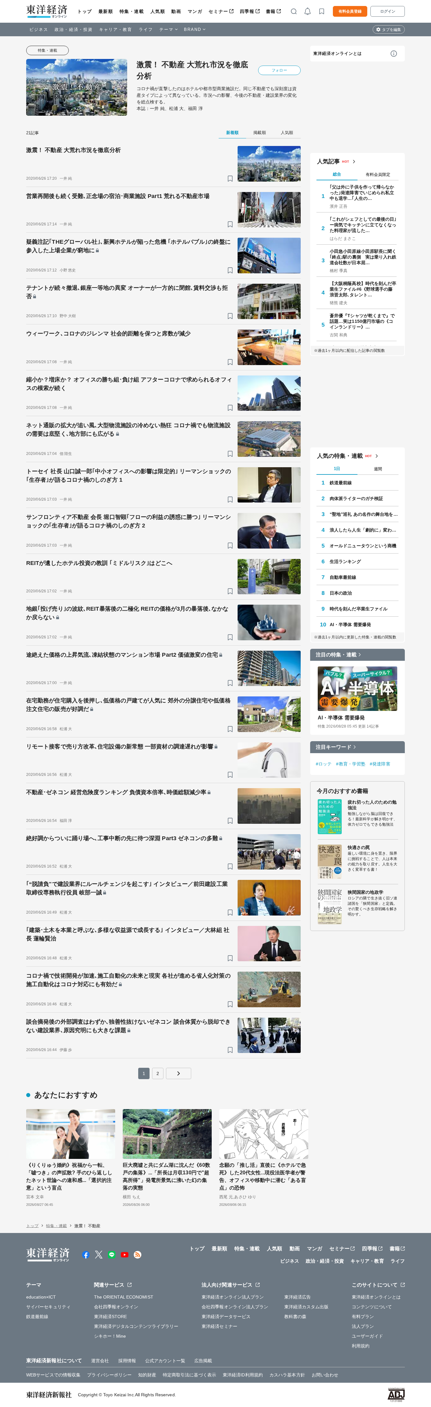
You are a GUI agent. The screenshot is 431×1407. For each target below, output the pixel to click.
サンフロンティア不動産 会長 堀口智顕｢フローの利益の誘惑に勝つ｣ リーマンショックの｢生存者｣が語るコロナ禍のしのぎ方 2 (128, 521)
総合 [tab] (337, 174)
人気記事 (328, 161)
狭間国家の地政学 (365, 892)
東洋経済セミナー (219, 1326)
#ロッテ (324, 763)
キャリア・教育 (116, 29)
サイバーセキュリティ (48, 1306)
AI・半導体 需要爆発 (350, 624)
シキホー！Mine (110, 1336)
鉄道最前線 (341, 482)
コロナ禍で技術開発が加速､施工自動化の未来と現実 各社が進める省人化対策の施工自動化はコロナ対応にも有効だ (128, 980)
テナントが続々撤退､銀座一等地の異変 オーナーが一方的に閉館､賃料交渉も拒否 (127, 292)
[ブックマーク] (230, 179)
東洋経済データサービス (226, 1316)
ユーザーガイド (367, 1336)
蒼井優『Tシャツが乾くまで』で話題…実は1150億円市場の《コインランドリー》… (362, 321)
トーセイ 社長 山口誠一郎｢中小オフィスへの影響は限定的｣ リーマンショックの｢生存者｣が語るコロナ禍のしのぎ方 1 (128, 475)
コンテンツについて (372, 1306)
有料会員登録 (350, 11)
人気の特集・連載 (340, 456)
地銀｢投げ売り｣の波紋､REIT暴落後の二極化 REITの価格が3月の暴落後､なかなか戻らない (127, 613)
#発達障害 (380, 763)
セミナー (218, 11)
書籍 (271, 11)
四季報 (247, 11)
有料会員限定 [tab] (378, 174)
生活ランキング (345, 561)
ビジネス (38, 29)
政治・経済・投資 (74, 29)
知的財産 (147, 1374)
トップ (84, 11)
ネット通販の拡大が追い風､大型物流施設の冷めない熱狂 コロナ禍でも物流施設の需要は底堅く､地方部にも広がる (128, 429)
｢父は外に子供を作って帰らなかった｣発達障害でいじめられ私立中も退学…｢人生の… (362, 192)
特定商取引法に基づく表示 (189, 1374)
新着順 (232, 132)
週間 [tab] (378, 469)
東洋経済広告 (297, 1296)
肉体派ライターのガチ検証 (356, 498)
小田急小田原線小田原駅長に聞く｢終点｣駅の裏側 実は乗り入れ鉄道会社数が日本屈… (363, 257)
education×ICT (41, 1296)
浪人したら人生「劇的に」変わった (364, 529)
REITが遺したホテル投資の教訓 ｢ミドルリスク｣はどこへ (99, 563)
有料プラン (363, 1316)
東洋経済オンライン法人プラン (233, 1296)
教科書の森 (295, 1316)
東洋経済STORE (110, 1316)
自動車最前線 (343, 577)
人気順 (158, 11)
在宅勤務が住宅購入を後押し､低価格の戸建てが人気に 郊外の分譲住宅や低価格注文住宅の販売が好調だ (128, 704)
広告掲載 (203, 1360)
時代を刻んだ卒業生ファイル (358, 608)
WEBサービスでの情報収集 (53, 1374)
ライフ (146, 29)
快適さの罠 (359, 847)
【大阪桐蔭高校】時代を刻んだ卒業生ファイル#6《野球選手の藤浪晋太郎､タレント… (363, 289)
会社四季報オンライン (116, 1306)
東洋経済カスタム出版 (306, 1306)
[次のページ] (178, 1073)
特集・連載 (132, 11)
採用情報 (127, 1360)
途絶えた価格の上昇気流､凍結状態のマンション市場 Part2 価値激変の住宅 (122, 655)
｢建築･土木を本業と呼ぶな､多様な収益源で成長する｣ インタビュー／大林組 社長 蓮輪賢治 (127, 934)
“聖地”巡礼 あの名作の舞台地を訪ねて (364, 514)
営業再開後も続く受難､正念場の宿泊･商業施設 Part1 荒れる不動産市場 (118, 196)
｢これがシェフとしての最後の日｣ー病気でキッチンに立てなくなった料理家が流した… (363, 225)
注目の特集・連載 (336, 654)
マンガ (195, 11)
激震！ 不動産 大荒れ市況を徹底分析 (73, 150)
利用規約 (360, 1345)
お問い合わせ (325, 1374)
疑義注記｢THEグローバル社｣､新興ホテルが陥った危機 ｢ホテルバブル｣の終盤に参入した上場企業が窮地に (128, 246)
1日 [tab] (337, 468)
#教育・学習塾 (350, 763)
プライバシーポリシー (109, 1374)
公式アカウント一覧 (165, 1360)
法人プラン (363, 1326)
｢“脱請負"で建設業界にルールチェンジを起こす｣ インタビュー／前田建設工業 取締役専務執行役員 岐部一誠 (127, 888)
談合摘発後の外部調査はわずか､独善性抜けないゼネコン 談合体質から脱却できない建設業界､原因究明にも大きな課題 (128, 1026)
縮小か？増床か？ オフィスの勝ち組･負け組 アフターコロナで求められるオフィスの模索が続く (129, 383)
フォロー (279, 70)
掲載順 (259, 132)
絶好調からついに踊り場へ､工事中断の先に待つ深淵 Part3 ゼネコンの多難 (122, 838)
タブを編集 (391, 29)
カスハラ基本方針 (287, 1374)
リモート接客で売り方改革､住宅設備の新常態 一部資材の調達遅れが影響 (119, 746)
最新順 (105, 11)
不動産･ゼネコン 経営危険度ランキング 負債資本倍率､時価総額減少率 (116, 792)
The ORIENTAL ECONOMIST (123, 1296)
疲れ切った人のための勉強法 (372, 804)
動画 (176, 11)
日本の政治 (341, 593)
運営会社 (100, 1360)
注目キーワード (333, 747)
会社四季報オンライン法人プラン (235, 1306)
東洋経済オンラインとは (337, 53)
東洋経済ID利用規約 (243, 1374)
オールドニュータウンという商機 (363, 545)
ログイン (387, 11)
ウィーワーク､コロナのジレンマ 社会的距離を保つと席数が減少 (108, 333)
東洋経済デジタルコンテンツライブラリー (136, 1326)
